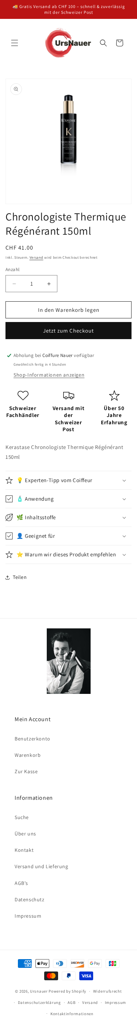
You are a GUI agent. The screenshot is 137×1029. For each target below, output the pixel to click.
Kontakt (24, 850)
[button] (15, 43)
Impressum (28, 916)
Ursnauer (39, 991)
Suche (22, 817)
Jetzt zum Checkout (68, 330)
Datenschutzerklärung (39, 1002)
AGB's (21, 883)
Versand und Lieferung (41, 866)
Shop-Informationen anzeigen (49, 375)
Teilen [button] (20, 577)
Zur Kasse (26, 771)
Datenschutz (30, 899)
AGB (71, 1002)
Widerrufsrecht (107, 991)
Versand (36, 257)
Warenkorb (28, 755)
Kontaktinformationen (72, 1013)
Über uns (25, 833)
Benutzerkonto (32, 738)
